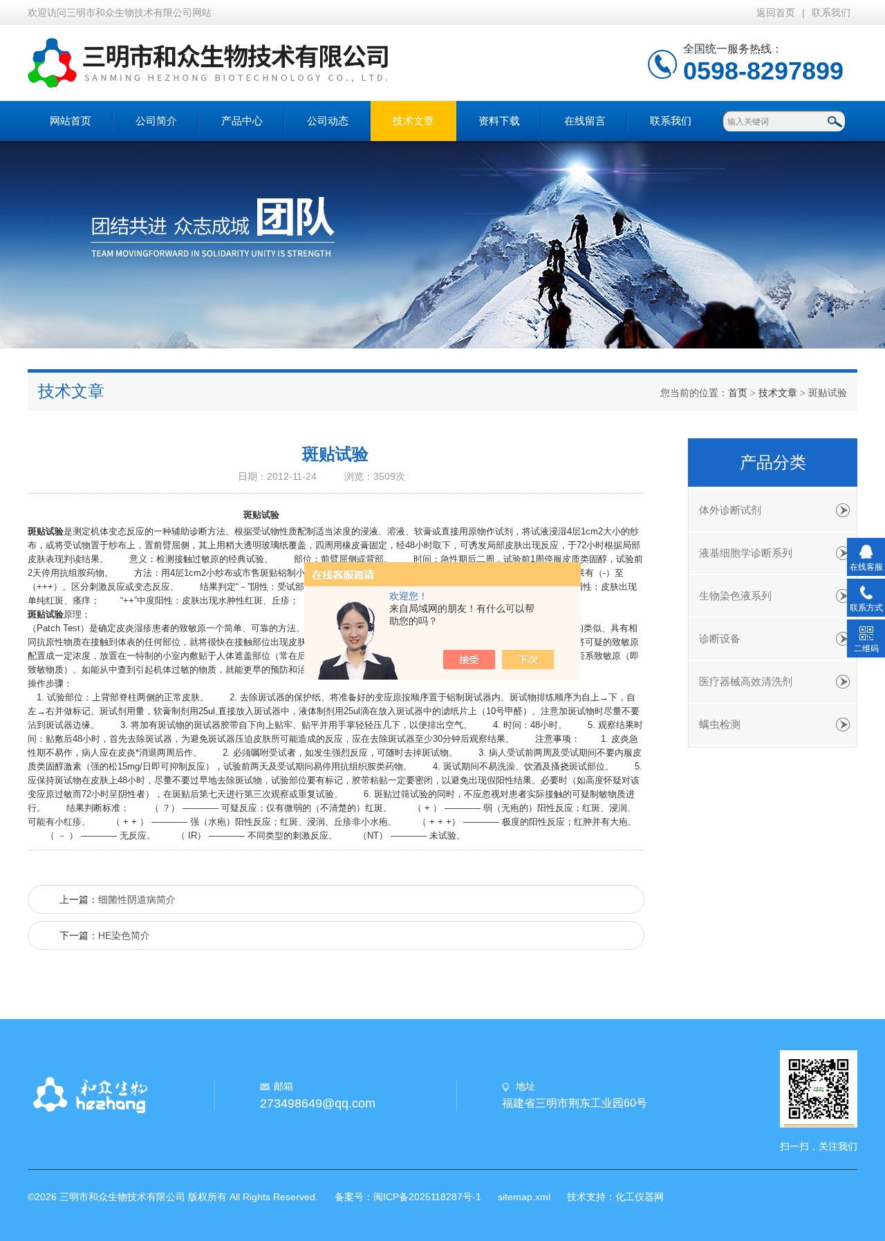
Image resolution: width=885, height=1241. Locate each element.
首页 (737, 393)
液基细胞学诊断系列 (745, 553)
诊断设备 (719, 638)
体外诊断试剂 (730, 510)
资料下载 (499, 121)
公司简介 (156, 121)
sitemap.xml (524, 1196)
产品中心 (242, 121)
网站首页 (70, 121)
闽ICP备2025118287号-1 (427, 1196)
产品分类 (773, 463)
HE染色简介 (124, 935)
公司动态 (327, 121)
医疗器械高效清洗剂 (745, 681)
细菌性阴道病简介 (137, 899)
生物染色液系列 (735, 595)
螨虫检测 (719, 724)
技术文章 (413, 121)
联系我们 (831, 12)
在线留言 (585, 121)
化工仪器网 (639, 1196)
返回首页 (775, 12)
